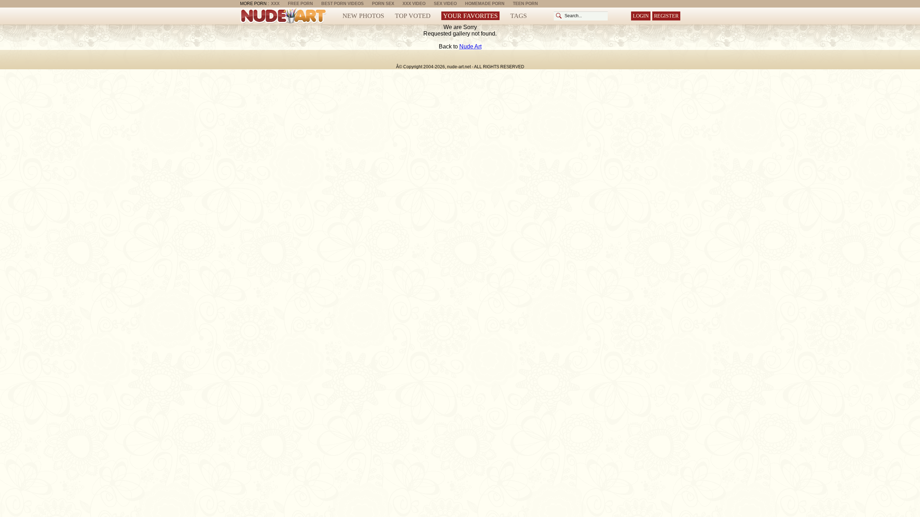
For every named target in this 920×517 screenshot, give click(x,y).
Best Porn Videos (342, 3)
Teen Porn (525, 3)
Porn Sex (383, 3)
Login (641, 16)
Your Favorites (470, 15)
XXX (275, 3)
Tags (518, 15)
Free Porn (300, 3)
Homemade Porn (485, 3)
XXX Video (414, 3)
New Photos (363, 15)
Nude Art (470, 46)
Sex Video (445, 3)
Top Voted (413, 15)
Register (666, 16)
